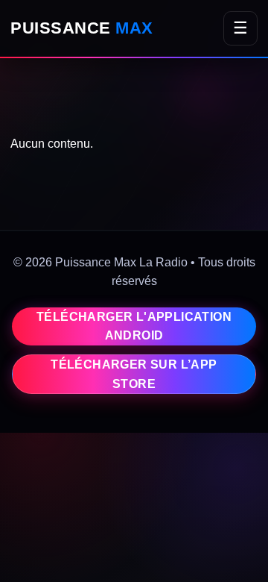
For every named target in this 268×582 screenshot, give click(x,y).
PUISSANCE (81, 28)
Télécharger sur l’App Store (134, 374)
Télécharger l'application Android (134, 326)
